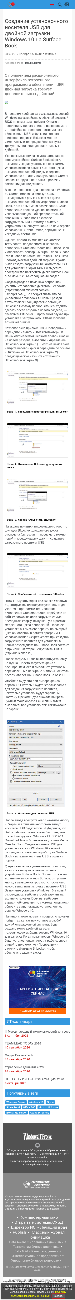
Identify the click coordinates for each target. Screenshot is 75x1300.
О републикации (49, 1153)
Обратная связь (56, 1150)
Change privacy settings (36, 1164)
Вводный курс (33, 62)
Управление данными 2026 (24, 1067)
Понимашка (39, 1237)
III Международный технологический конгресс (37, 1031)
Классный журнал (48, 1232)
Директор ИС (23, 1227)
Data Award (17, 1242)
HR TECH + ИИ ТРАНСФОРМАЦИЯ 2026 (34, 1079)
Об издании (37, 1150)
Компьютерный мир (39, 1217)
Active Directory (39, 1112)
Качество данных (44, 1251)
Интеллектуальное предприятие (36, 1256)
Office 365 (29, 1107)
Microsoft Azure (48, 1107)
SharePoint (13, 1107)
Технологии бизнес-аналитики (36, 1247)
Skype (50, 1102)
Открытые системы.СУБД (38, 1222)
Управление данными (46, 1242)
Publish (19, 1232)
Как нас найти (13, 1153)
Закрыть (58, 1295)
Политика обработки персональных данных (36, 1161)
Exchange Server (16, 1112)
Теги (64, 1153)
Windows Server (16, 1102)
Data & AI (21, 1251)
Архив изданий (36, 1157)
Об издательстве (17, 1150)
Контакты (31, 1153)
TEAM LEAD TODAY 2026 (23, 1043)
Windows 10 (36, 1102)
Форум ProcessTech (19, 1055)
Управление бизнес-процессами (36, 1260)
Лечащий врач (53, 1227)
